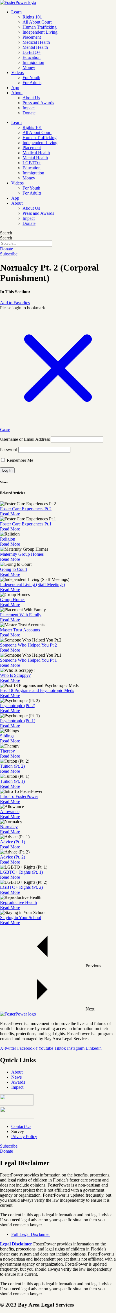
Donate (29, 112)
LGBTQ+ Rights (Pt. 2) (21, 887)
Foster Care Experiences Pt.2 (26, 508)
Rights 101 (32, 17)
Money (29, 67)
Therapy (7, 751)
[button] (15, 302)
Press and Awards (38, 102)
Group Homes (12, 599)
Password (8, 449)
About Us (31, 97)
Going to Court (13, 569)
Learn (16, 12)
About (17, 92)
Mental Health (35, 47)
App (15, 87)
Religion (7, 539)
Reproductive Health (18, 902)
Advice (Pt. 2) (12, 857)
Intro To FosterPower (19, 796)
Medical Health (36, 42)
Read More (10, 513)
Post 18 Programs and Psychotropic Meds (37, 690)
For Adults (32, 82)
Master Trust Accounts (20, 629)
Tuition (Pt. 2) (12, 766)
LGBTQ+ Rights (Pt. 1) (21, 872)
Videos (17, 72)
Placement (32, 37)
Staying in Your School (20, 917)
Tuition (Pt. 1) (12, 781)
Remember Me (19, 460)
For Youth (31, 77)
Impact (29, 107)
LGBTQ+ (32, 52)
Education (32, 57)
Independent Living (40, 32)
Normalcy (9, 826)
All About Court (37, 22)
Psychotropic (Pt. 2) (17, 705)
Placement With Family (20, 614)
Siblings (7, 735)
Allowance (9, 811)
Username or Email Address (25, 439)
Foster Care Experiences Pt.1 (26, 523)
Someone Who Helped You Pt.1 (28, 660)
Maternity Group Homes (22, 554)
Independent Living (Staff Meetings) (32, 584)
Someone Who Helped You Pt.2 (28, 645)
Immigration (33, 62)
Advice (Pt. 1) (12, 841)
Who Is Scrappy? (15, 675)
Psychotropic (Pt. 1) (17, 720)
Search (6, 232)
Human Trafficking (40, 27)
